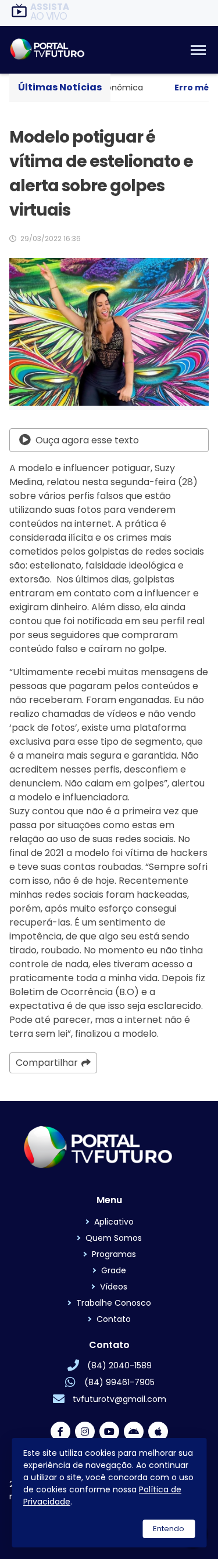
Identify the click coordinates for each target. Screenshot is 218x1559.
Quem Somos (113, 1238)
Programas (114, 1254)
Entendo (168, 1528)
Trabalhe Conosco (113, 1303)
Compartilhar (47, 1062)
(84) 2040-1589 (119, 1365)
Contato (114, 1319)
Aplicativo (114, 1221)
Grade (113, 1270)
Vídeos (113, 1286)
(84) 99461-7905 (119, 1382)
